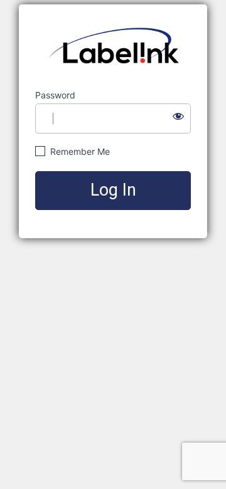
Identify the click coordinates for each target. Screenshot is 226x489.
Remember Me (79, 151)
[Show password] (178, 116)
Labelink (113, 47)
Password (55, 95)
